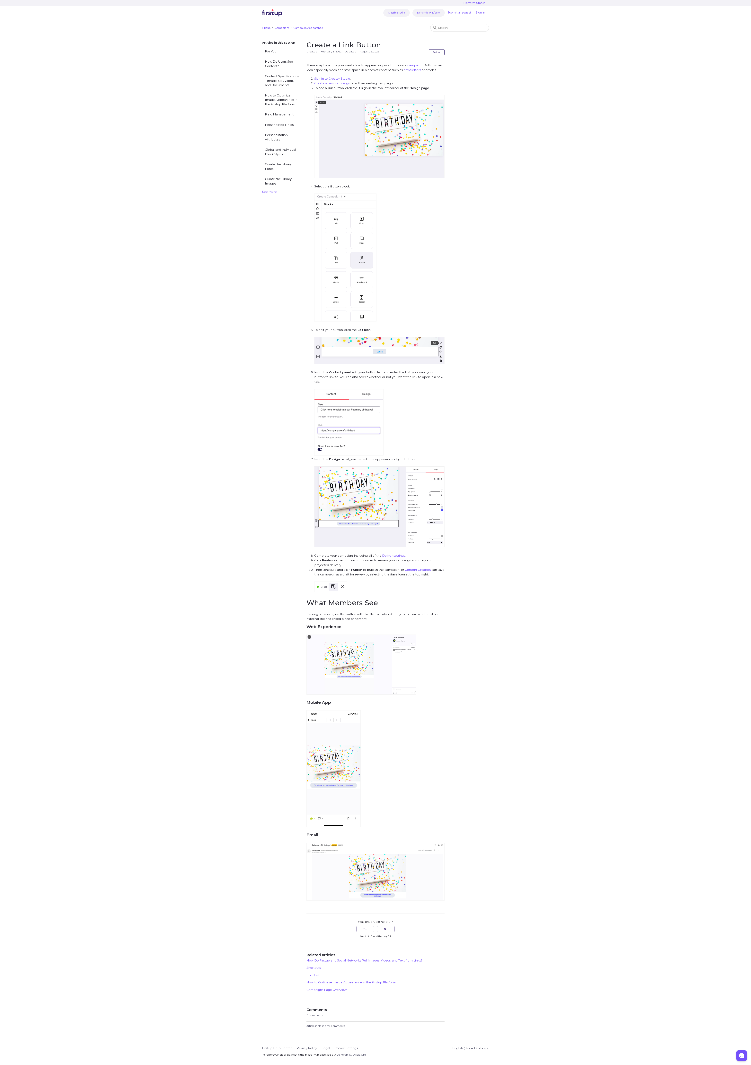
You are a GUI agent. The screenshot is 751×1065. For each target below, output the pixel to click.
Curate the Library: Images (278, 181)
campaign (414, 65)
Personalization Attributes (276, 137)
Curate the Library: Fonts (278, 166)
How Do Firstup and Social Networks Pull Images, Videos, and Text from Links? (364, 960)
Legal (326, 1048)
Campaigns (282, 27)
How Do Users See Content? (279, 64)
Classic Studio (396, 12)
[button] (741, 1055)
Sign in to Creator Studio (332, 78)
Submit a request (459, 12)
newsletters (412, 70)
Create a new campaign (332, 83)
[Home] (272, 12)
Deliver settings (393, 555)
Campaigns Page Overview (326, 990)
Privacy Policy (307, 1048)
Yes (365, 928)
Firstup (266, 27)
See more (269, 192)
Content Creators (418, 570)
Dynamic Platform (428, 12)
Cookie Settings (346, 1048)
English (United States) (469, 1048)
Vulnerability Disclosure (351, 1054)
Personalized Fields (279, 125)
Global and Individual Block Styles (280, 152)
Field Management (279, 114)
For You (270, 51)
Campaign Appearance (308, 27)
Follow (436, 52)
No (385, 928)
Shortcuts (313, 968)
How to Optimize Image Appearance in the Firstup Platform (281, 100)
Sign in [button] (480, 12)
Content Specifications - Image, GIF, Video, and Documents (282, 80)
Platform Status (474, 3)
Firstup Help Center (277, 1048)
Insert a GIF (314, 975)
